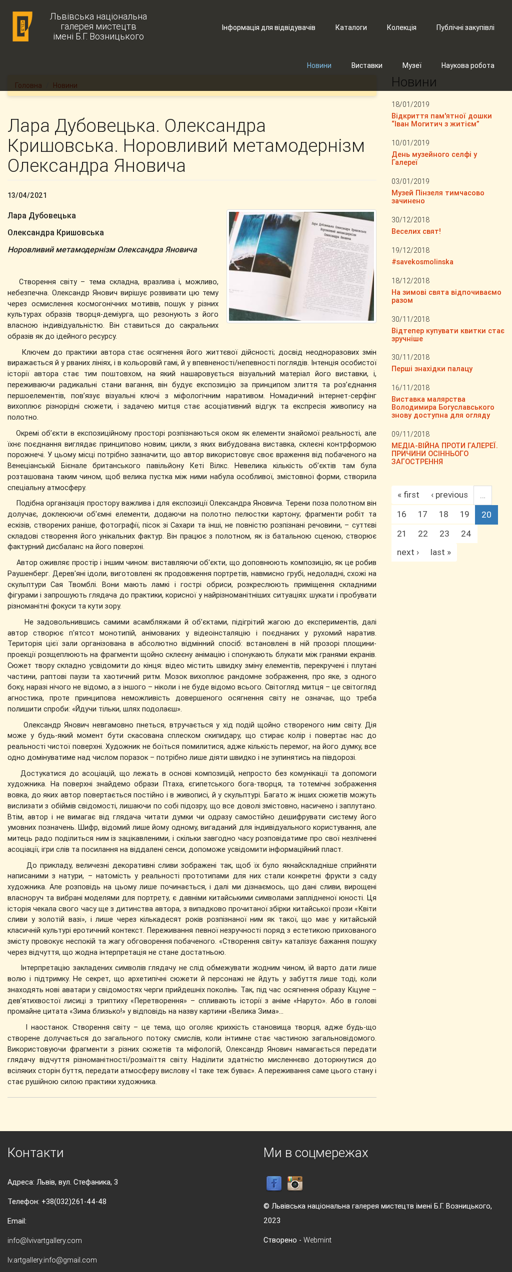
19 (465, 514)
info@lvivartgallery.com (45, 1240)
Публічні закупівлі (465, 27)
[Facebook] (274, 1183)
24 (466, 533)
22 (423, 533)
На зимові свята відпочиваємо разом (447, 296)
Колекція (401, 27)
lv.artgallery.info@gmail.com (52, 1260)
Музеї (412, 65)
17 (423, 514)
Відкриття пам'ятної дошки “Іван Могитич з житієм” (442, 119)
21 (401, 533)
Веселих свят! (416, 231)
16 (401, 514)
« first (409, 494)
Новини (319, 65)
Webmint (318, 1240)
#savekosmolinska (423, 261)
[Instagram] (295, 1183)
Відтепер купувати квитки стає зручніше (448, 334)
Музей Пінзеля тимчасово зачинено (438, 196)
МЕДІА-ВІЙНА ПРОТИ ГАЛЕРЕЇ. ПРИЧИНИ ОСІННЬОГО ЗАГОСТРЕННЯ (445, 453)
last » (440, 552)
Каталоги (351, 27)
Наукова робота (468, 65)
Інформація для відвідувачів (269, 27)
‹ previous (449, 494)
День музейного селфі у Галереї (434, 158)
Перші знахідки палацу (432, 368)
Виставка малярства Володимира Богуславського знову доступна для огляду (443, 407)
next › (408, 552)
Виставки (367, 65)
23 (445, 533)
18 (443, 514)
